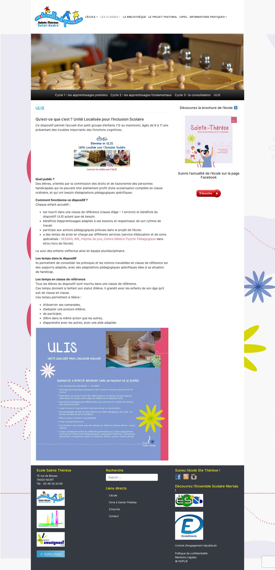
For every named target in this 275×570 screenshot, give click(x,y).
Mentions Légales (185, 557)
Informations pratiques (207, 16)
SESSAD (67, 239)
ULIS (217, 95)
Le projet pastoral (162, 16)
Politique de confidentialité (191, 553)
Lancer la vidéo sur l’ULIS (102, 169)
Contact (114, 516)
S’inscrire (114, 509)
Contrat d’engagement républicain (196, 545)
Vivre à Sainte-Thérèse (123, 502)
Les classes (109, 16)
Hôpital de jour (91, 239)
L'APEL (183, 16)
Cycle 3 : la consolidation (193, 95)
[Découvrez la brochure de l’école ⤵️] (208, 139)
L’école (113, 495)
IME (76, 239)
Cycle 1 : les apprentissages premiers (81, 95)
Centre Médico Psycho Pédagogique (130, 239)
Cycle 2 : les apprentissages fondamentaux (141, 95)
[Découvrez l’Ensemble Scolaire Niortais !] (189, 500)
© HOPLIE (181, 561)
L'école (90, 16)
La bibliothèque (134, 16)
